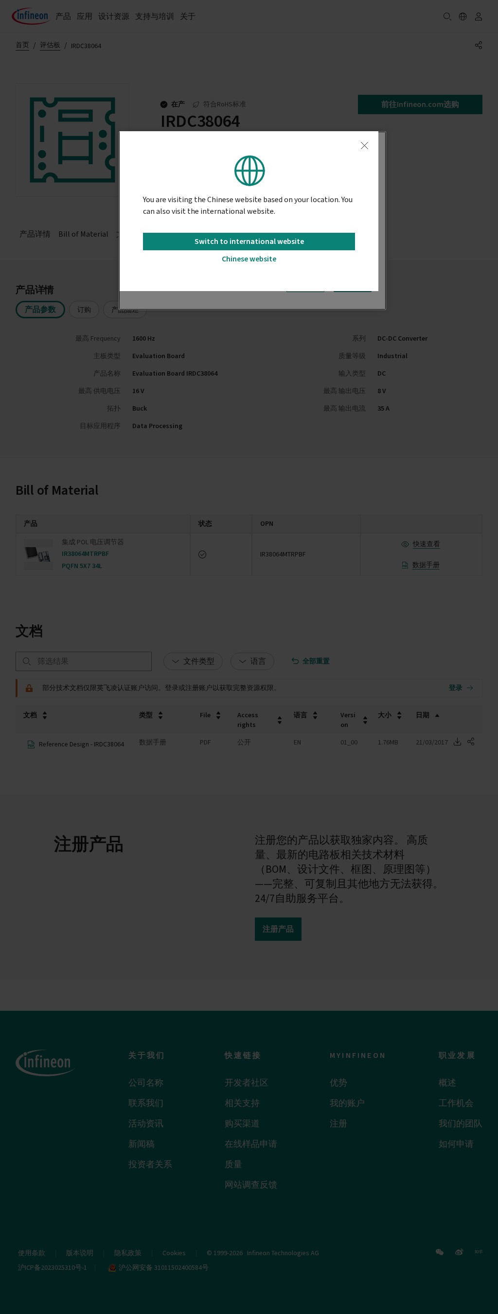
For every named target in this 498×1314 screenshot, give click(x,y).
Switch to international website (249, 241)
